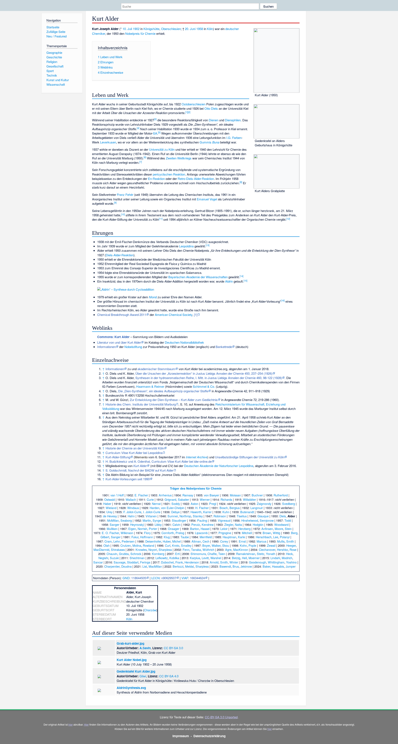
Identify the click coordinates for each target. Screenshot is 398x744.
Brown (267, 533)
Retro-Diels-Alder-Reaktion (196, 178)
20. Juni (190, 28)
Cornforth (167, 533)
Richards (226, 499)
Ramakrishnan (245, 553)
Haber (107, 503)
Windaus (133, 508)
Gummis (205, 142)
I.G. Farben (233, 137)
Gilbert (105, 537)
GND (126, 578)
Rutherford (281, 495)
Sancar (98, 562)
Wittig (276, 533)
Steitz (260, 553)
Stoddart (132, 562)
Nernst (156, 503)
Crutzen (125, 545)
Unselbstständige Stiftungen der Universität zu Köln (249, 457)
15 (245, 280)
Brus (236, 566)
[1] (195, 314)
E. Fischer (141, 495)
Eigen (132, 528)
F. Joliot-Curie (132, 512)
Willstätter (249, 499)
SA (155, 133)
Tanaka (196, 549)
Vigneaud (224, 520)
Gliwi (143, 676)
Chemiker (98, 33)
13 (207, 245)
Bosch (224, 508)
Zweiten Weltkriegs (179, 158)
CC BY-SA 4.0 (168, 676)
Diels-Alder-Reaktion (119, 255)
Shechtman (137, 558)
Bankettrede (224, 346)
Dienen (213, 120)
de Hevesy (110, 516)
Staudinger (179, 520)
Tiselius (242, 516)
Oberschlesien (171, 28)
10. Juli (127, 28)
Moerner (254, 558)
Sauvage (119, 562)
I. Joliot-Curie (151, 512)
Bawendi (225, 566)
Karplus (195, 558)
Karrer (207, 512)
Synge (157, 520)
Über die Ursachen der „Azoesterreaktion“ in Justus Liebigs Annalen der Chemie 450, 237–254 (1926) (203, 373)
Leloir (224, 528)
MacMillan (155, 566)
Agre (228, 549)
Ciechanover (267, 549)
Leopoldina (186, 246)
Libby (158, 524)
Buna (215, 142)
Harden (154, 508)
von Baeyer (211, 495)
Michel (176, 541)
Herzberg (244, 528)
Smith (290, 541)
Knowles (141, 549)
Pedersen (128, 541)
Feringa (145, 562)
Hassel (205, 528)
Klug (167, 537)
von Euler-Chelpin (172, 508)
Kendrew (208, 524)
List (144, 566)
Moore (279, 528)
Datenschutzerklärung (209, 736)
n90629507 (168, 578)
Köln (210, 28)
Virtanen (151, 516)
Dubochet (167, 562)
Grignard (170, 499)
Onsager (173, 528)
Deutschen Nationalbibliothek (184, 342)
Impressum (180, 736)
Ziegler (228, 524)
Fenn (186, 549)
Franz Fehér (125, 194)
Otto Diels (211, 108)
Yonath (270, 553)
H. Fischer (202, 508)
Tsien (221, 553)
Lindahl (275, 558)
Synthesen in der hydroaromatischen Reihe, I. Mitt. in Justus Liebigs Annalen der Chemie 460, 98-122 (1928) (208, 378)
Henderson (191, 562)
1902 (136, 28)
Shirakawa (118, 549)
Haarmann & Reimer (150, 386)
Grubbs (124, 553)
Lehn (116, 541)
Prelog (180, 533)
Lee (275, 537)
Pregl (212, 503)
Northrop (185, 516)
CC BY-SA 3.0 (173, 648)
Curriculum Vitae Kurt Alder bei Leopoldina (134, 452)
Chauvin (112, 553)
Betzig (236, 558)
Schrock (135, 553)
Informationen (106, 346)
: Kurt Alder (113, 337)
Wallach (131, 499)
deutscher (232, 28)
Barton (194, 528)
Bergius (234, 508)
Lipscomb (201, 533)
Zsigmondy (264, 503)
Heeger (291, 545)
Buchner (257, 495)
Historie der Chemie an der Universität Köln (135, 448)
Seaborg (126, 520)
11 (161, 218)
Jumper (291, 566)
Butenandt (247, 512)
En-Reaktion (156, 178)
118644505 (138, 578)
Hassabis (278, 566)
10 (123, 214)
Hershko (282, 549)
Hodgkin (258, 524)
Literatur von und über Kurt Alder (119, 342)
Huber (167, 541)
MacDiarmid (101, 549)
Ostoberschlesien (193, 104)
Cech (206, 541)
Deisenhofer (153, 541)
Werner (205, 499)
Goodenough (257, 562)
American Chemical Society (173, 314)
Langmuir (256, 508)
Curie (150, 499)
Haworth (196, 512)
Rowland (148, 545)
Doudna (126, 566)
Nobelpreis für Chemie (140, 33)
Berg (294, 533)
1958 (199, 28)
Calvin (176, 524)
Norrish (142, 528)
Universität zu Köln (162, 149)
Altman (196, 541)
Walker (216, 545)
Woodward (281, 524)
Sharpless (165, 549)
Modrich (287, 558)
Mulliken (112, 528)
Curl (167, 545)
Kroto (175, 545)
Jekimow (246, 566)
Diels (282, 516)
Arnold (214, 562)
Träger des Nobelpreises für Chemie (196, 488)
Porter (153, 528)
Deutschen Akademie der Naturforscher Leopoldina (218, 465)
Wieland (111, 508)
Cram (108, 541)
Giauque (263, 516)
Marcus (261, 541)
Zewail (271, 545)
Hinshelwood (249, 520)
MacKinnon (240, 549)
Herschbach (264, 537)
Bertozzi (178, 566)
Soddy (175, 503)
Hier (86, 724)
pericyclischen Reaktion (169, 174)
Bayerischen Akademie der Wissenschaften (198, 277)
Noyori (152, 549)
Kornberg (158, 553)
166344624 (197, 578)
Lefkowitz (161, 558)
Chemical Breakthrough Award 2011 (121, 314)
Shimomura (198, 553)
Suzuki (114, 558)
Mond (153, 297)
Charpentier (112, 566)
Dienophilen (233, 120)
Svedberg (288, 503)
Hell (244, 558)
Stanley (198, 516)
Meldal (189, 566)
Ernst (242, 541)
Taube (185, 537)
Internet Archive (196, 457)
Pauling (202, 520)
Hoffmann (146, 537)
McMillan (113, 520)
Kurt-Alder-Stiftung (118, 457)
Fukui (134, 537)
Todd (287, 520)
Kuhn (225, 512)
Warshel (215, 558)
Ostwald (109, 499)
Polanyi (285, 537)
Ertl (177, 553)
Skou (225, 545)
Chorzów (150, 610)
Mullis (281, 541)
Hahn (131, 516)
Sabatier (183, 499)
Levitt (205, 558)
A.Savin (145, 648)
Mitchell (247, 533)
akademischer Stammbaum (156, 369)
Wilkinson (127, 533)
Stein (288, 528)
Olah (106, 545)
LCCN (155, 578)
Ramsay (187, 495)
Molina (136, 545)
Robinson (220, 516)
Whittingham (276, 562)
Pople (252, 545)
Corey (224, 541)
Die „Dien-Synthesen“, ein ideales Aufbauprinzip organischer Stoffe (163, 391)
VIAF (184, 578)
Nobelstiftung (133, 346)
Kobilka (174, 558)
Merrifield (206, 537)
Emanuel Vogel (207, 199)
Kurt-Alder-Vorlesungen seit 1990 (128, 479)
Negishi (103, 558)
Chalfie (212, 553)
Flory (147, 533)
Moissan (235, 495)
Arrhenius (165, 495)
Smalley (186, 545)
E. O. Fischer (110, 533)
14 (241, 276)
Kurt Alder (140, 465)
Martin (147, 520)
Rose (293, 549)
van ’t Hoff (117, 495)
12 (288, 218)
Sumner (172, 516)
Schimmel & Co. (204, 386)
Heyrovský (137, 524)
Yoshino (291, 562)
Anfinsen (267, 528)
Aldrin (229, 281)
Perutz (195, 524)
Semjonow (267, 520)
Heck (289, 553)
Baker (266, 566)
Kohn (243, 545)
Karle (241, 537)
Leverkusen (108, 142)
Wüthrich (208, 549)
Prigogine (224, 533)
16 (283, 300)
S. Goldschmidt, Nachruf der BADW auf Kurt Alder (140, 470)
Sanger (114, 524)
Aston (194, 503)
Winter (233, 562)
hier (70, 724)
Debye (175, 512)
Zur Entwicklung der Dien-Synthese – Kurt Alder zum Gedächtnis (174, 399)
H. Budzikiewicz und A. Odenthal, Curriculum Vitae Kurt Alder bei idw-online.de (159, 461)
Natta (238, 524)
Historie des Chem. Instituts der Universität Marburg (141, 404)
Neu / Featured (56, 36)
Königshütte (151, 28)
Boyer (206, 545)
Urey (109, 512)
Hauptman (229, 537)
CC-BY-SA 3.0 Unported (221, 717)
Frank (179, 562)
